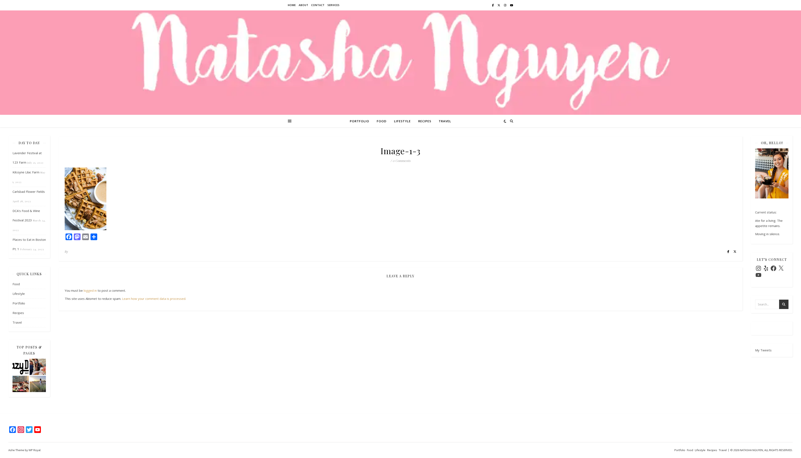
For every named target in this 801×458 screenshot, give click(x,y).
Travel (445, 121)
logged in (90, 290)
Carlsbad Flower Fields (29, 191)
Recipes (424, 121)
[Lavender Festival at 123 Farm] (38, 384)
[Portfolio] (21, 367)
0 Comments (402, 161)
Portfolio (359, 121)
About (303, 5)
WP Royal (34, 450)
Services (333, 5)
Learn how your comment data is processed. (154, 299)
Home (292, 5)
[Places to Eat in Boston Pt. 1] (21, 384)
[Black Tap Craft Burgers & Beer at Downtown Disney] (38, 367)
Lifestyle (402, 121)
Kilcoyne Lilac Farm (26, 172)
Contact (318, 5)
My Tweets (763, 350)
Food (382, 121)
